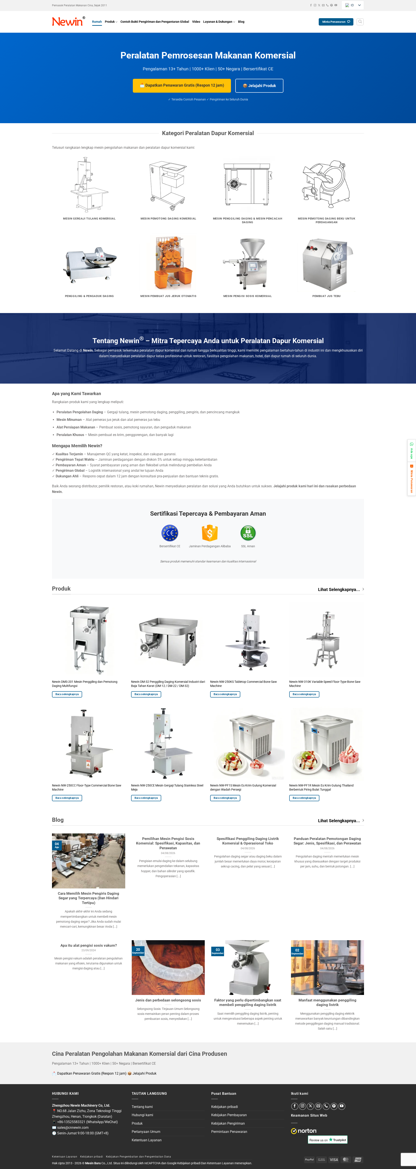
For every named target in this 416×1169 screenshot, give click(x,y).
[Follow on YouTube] (336, 5)
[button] (360, 21)
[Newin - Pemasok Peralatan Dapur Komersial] (69, 22)
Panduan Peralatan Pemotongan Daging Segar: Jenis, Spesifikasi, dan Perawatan (327, 841)
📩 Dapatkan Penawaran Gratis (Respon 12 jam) (182, 85)
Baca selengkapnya (67, 694)
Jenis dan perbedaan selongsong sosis (168, 1000)
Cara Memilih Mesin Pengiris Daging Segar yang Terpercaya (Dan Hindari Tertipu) (88, 898)
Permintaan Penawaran (229, 1132)
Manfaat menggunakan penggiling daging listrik (327, 1002)
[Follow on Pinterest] (331, 5)
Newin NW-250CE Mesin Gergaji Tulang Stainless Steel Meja (167, 787)
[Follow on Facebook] (311, 5)
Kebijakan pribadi (224, 1107)
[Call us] (327, 5)
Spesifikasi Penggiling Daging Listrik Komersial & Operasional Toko (248, 841)
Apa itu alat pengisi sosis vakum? (88, 945)
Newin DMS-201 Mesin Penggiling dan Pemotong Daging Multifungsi (84, 684)
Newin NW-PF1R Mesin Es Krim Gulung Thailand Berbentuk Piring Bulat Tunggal (321, 787)
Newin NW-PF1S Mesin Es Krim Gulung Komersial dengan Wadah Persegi (243, 787)
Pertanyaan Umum (146, 1132)
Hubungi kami (142, 1115)
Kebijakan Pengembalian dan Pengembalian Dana (138, 1156)
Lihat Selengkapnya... (339, 589)
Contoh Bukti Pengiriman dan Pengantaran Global (154, 22)
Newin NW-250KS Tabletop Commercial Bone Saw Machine (243, 684)
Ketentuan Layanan (147, 1140)
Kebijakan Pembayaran (229, 1115)
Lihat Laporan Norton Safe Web (304, 1131)
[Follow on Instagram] (315, 5)
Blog (241, 22)
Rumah (97, 22)
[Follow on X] (319, 5)
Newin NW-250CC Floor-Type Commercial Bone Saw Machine (86, 787)
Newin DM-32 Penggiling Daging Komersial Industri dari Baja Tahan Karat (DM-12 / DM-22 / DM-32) (168, 684)
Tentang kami (142, 1107)
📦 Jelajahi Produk (259, 85)
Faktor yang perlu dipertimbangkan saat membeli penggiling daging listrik (247, 1002)
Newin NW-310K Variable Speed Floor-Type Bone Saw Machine (325, 684)
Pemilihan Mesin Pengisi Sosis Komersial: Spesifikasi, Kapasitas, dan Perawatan (168, 843)
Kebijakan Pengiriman (228, 1123)
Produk (110, 22)
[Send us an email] (323, 5)
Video (196, 22)
